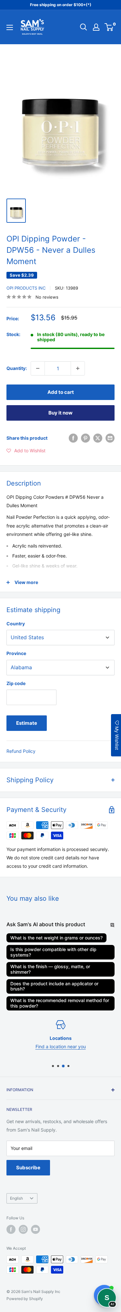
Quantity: (16, 368)
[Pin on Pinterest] (85, 438)
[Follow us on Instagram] (23, 1229)
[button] (25, 451)
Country (15, 623)
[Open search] (83, 27)
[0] (109, 27)
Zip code (15, 683)
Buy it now (60, 413)
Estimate (26, 723)
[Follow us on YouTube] (35, 1229)
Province (16, 653)
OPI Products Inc (25, 288)
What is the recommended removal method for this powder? (59, 1003)
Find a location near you (60, 1047)
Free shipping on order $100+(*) (60, 4)
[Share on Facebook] (73, 438)
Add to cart (60, 392)
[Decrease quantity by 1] (38, 368)
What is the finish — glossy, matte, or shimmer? (50, 969)
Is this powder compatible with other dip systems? (53, 952)
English (16, 1198)
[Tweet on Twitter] (97, 438)
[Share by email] (110, 438)
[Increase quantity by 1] (78, 368)
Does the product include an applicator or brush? (54, 986)
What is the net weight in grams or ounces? (56, 937)
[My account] (96, 27)
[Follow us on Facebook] (10, 1229)
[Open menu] (9, 27)
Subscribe (28, 1167)
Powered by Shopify (24, 1298)
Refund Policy (20, 751)
